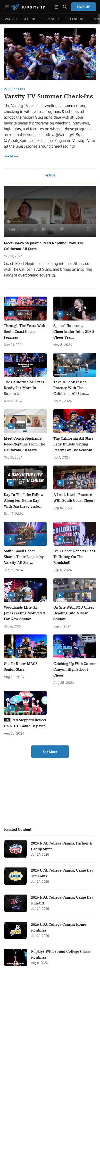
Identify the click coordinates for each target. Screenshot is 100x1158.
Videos (50, 175)
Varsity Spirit (14, 89)
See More (50, 752)
